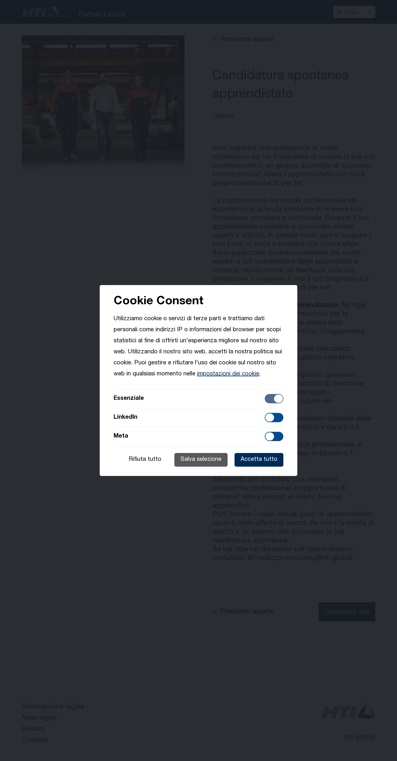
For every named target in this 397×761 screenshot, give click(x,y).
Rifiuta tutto (145, 460)
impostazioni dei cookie (228, 374)
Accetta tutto (259, 460)
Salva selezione (200, 460)
